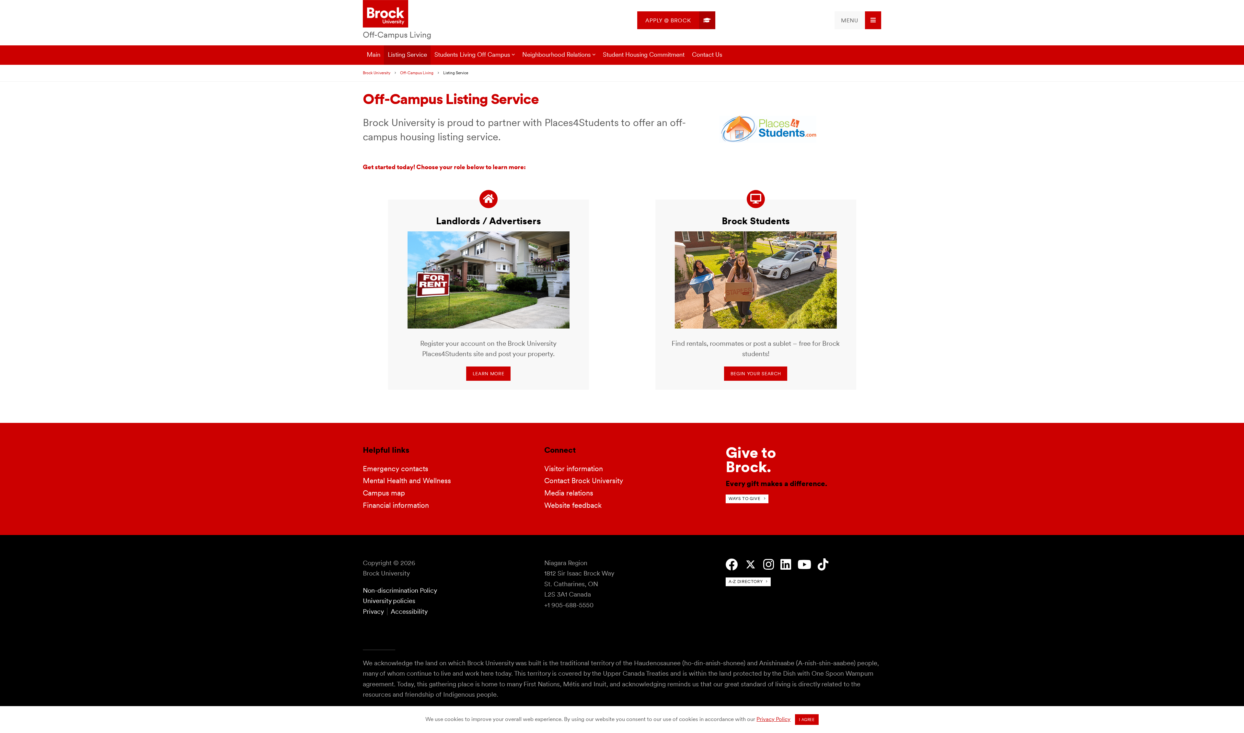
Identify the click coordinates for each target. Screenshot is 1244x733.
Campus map (384, 493)
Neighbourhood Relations (556, 54)
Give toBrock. (751, 460)
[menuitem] (676, 20)
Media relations (568, 493)
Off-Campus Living (397, 35)
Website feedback (573, 505)
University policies (389, 601)
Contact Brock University (583, 480)
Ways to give (745, 498)
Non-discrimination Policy (400, 590)
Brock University (376, 73)
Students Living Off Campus (472, 54)
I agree (806, 719)
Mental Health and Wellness (407, 480)
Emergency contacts (395, 468)
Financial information (396, 505)
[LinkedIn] (785, 564)
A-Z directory (746, 581)
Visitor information (573, 468)
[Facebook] (732, 564)
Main (373, 54)
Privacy (373, 611)
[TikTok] (823, 564)
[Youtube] (804, 564)
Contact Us (707, 54)
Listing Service (407, 54)
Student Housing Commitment (644, 54)
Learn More (488, 373)
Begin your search (756, 373)
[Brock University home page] (385, 14)
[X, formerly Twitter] (750, 564)
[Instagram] (768, 564)
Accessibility (409, 611)
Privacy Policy (773, 719)
